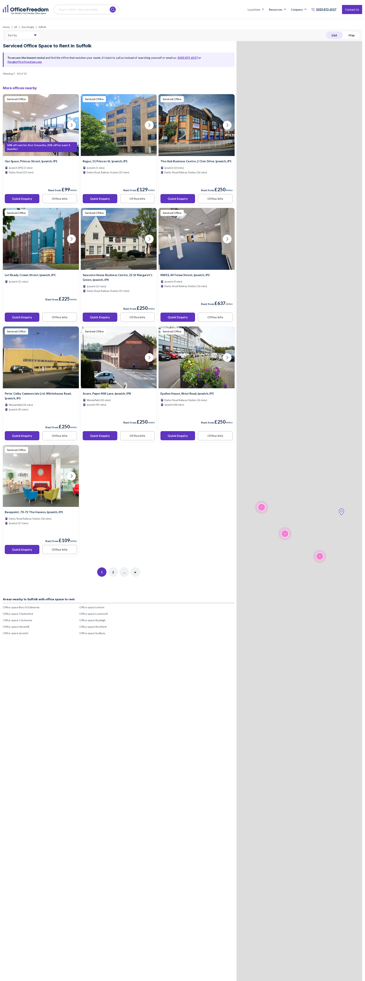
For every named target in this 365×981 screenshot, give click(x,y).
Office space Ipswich (15, 633)
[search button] (113, 9)
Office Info (59, 198)
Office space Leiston (91, 607)
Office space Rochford (92, 626)
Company (297, 9)
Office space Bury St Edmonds (21, 607)
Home (6, 27)
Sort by (12, 35)
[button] (341, 512)
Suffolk (42, 27)
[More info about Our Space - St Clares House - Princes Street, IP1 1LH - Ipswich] (41, 153)
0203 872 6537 (326, 9)
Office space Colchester (17, 620)
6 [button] (284, 534)
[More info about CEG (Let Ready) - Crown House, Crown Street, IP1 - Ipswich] (41, 267)
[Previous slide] (10, 125)
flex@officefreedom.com (24, 62)
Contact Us (352, 9)
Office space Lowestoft (93, 613)
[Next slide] (71, 125)
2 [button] (319, 556)
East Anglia (28, 27)
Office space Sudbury (92, 633)
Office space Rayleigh (92, 620)
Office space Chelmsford (18, 613)
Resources (275, 9)
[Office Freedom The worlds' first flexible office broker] (25, 9)
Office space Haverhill (16, 626)
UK (15, 27)
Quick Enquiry (22, 198)
